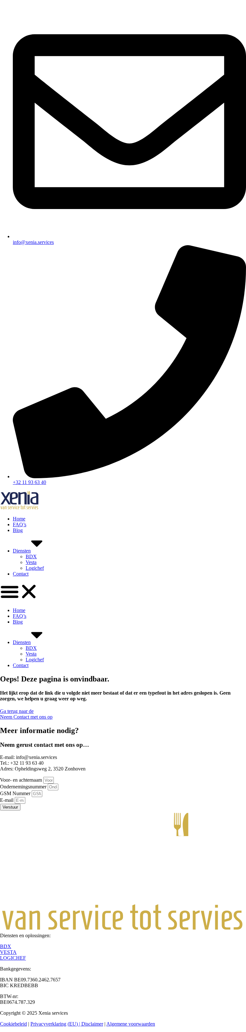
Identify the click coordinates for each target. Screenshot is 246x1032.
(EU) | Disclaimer (85, 1024)
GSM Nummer (16, 793)
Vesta (31, 562)
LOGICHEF (13, 958)
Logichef (35, 568)
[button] (123, 592)
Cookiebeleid (13, 1024)
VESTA (8, 952)
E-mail (7, 800)
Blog (18, 530)
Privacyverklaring (48, 1024)
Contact (21, 573)
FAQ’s (19, 524)
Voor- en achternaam (21, 780)
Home (19, 518)
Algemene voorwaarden (130, 1024)
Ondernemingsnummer (24, 786)
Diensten (22, 550)
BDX (31, 556)
